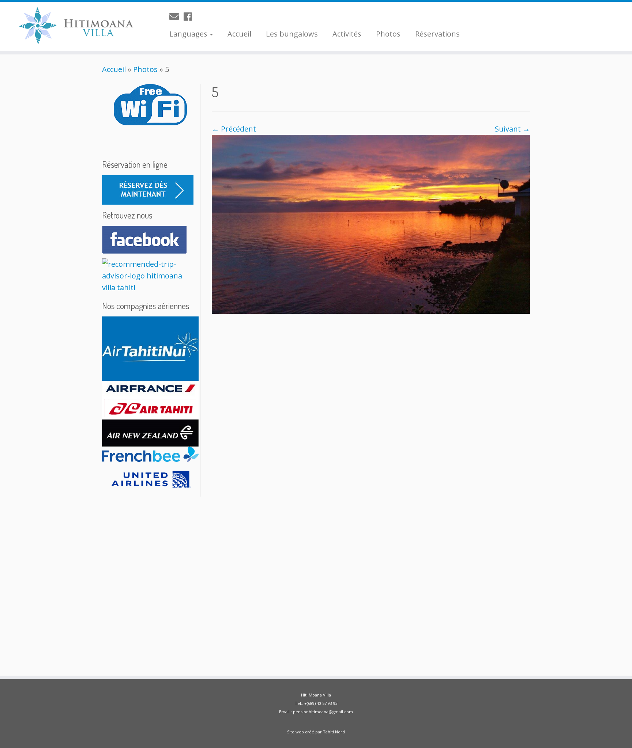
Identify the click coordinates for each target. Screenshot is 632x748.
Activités (346, 34)
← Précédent (234, 129)
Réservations (437, 34)
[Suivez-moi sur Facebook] (190, 16)
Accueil (239, 34)
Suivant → (512, 129)
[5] (371, 223)
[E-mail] (176, 16)
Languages (189, 34)
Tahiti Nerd (334, 731)
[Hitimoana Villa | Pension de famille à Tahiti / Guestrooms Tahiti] (73, 26)
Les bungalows (292, 34)
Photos (388, 34)
